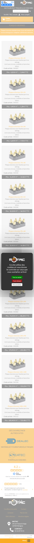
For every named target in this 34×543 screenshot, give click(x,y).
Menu (24, 540)
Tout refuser (17, 281)
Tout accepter (17, 277)
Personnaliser (17, 285)
